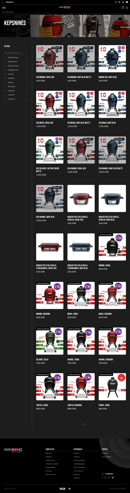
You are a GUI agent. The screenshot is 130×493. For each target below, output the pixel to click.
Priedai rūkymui (50, 460)
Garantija (76, 456)
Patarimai (77, 474)
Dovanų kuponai (51, 474)
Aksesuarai (49, 456)
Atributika (49, 471)
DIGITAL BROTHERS (121, 488)
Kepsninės (49, 453)
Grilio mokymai (78, 471)
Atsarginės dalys (50, 467)
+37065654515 (9, 2)
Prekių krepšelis (106, 456)
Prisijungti (105, 453)
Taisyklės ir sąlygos (79, 463)
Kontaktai (77, 478)
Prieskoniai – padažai (52, 463)
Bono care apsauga (79, 467)
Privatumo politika (79, 460)
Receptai (76, 453)
